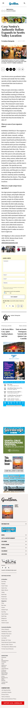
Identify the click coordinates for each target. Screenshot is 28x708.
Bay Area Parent (3, 606)
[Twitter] (10, 69)
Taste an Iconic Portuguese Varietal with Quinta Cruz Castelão (21, 334)
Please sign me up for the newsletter (12, 291)
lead (4, 302)
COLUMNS (4, 541)
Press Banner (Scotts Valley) (8, 642)
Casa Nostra (13, 300)
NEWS (3, 535)
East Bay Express (3, 582)
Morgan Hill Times (6, 640)
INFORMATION (5, 524)
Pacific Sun (4, 599)
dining (17, 300)
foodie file (21, 300)
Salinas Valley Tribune (7, 644)
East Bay (3, 612)
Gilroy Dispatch (5, 629)
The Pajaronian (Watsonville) (8, 646)
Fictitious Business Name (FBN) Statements (4, 672)
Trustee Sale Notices (4, 682)
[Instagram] (5, 568)
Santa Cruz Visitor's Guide (5, 621)
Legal (2, 663)
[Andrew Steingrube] (6, 317)
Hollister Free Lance (6, 633)
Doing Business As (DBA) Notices (4, 678)
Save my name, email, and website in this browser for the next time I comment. (13, 288)
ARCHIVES (16, 506)
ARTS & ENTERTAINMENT (8, 538)
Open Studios (4, 614)
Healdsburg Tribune (6, 631)
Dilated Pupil (4, 609)
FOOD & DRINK (5, 544)
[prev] (2, 11)
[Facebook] (7, 69)
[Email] (19, 69)
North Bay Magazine (3, 617)
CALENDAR (4, 551)
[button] (24, 3)
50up (2, 603)
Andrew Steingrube (8, 41)
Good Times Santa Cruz (4, 587)
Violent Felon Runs (11, 11)
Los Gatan (4, 638)
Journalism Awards (6, 692)
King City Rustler (5, 636)
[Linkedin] (14, 69)
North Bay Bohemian (4, 595)
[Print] (22, 69)
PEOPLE (3, 547)
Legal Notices (4, 668)
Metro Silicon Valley (4, 591)
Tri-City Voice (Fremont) (7, 649)
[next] (5, 11)
